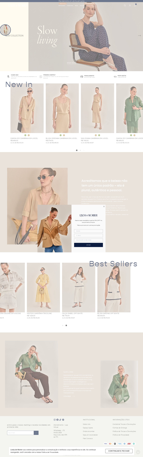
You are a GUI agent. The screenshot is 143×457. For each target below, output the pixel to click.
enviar (88, 245)
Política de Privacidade (49, 452)
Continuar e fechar (118, 451)
